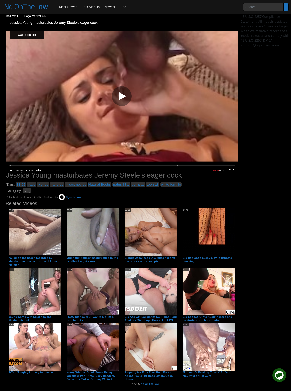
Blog (26, 191)
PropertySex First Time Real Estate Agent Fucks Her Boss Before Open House (149, 376)
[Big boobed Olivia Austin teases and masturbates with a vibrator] (214, 291)
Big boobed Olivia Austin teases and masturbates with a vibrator (207, 318)
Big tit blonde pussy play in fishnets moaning (207, 259)
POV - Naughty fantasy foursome (31, 372)
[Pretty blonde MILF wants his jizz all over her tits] (98, 291)
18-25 (21, 184)
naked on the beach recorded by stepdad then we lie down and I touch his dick (34, 261)
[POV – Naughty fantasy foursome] (40, 346)
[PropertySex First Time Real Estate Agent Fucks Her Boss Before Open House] (156, 346)
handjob (57, 184)
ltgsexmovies (76, 184)
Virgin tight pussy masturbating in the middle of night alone (92, 259)
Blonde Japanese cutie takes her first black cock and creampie (150, 259)
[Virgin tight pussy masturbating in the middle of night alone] (98, 232)
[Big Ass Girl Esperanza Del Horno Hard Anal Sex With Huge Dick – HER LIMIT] (156, 291)
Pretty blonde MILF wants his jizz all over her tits (91, 318)
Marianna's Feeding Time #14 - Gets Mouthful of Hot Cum (207, 374)
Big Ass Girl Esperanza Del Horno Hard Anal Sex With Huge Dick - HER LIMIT (151, 318)
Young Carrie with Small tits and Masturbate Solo (30, 318)
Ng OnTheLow (26, 7)
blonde (43, 184)
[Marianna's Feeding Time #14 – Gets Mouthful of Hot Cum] (214, 346)
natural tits (121, 184)
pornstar (138, 184)
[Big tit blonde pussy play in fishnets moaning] (214, 232)
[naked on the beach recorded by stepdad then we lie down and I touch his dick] (40, 232)
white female (171, 184)
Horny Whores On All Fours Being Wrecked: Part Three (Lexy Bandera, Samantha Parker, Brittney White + (91, 376)
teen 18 (153, 184)
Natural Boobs (99, 184)
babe (32, 184)
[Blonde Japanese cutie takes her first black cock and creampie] (156, 232)
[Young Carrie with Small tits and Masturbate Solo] (40, 291)
